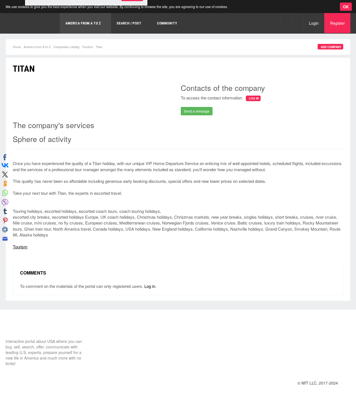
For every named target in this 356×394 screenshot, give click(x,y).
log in (254, 98)
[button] (286, 20)
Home (17, 46)
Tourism (87, 46)
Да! (132, 29)
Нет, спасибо (104, 29)
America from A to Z (37, 46)
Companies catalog (66, 46)
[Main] (26, 328)
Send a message (196, 111)
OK (346, 6)
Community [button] (167, 23)
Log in (149, 286)
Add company (331, 47)
